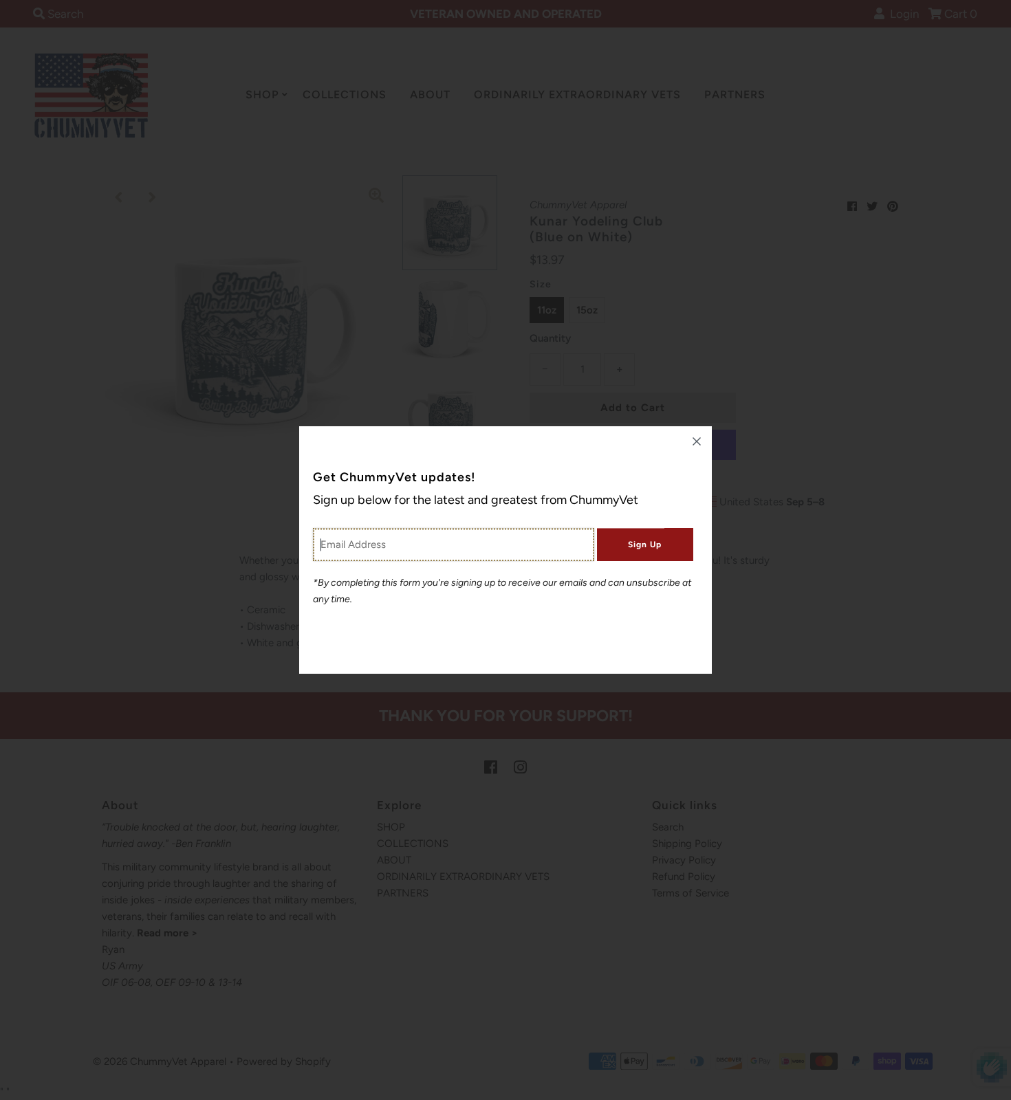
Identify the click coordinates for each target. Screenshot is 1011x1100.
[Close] (697, 441)
